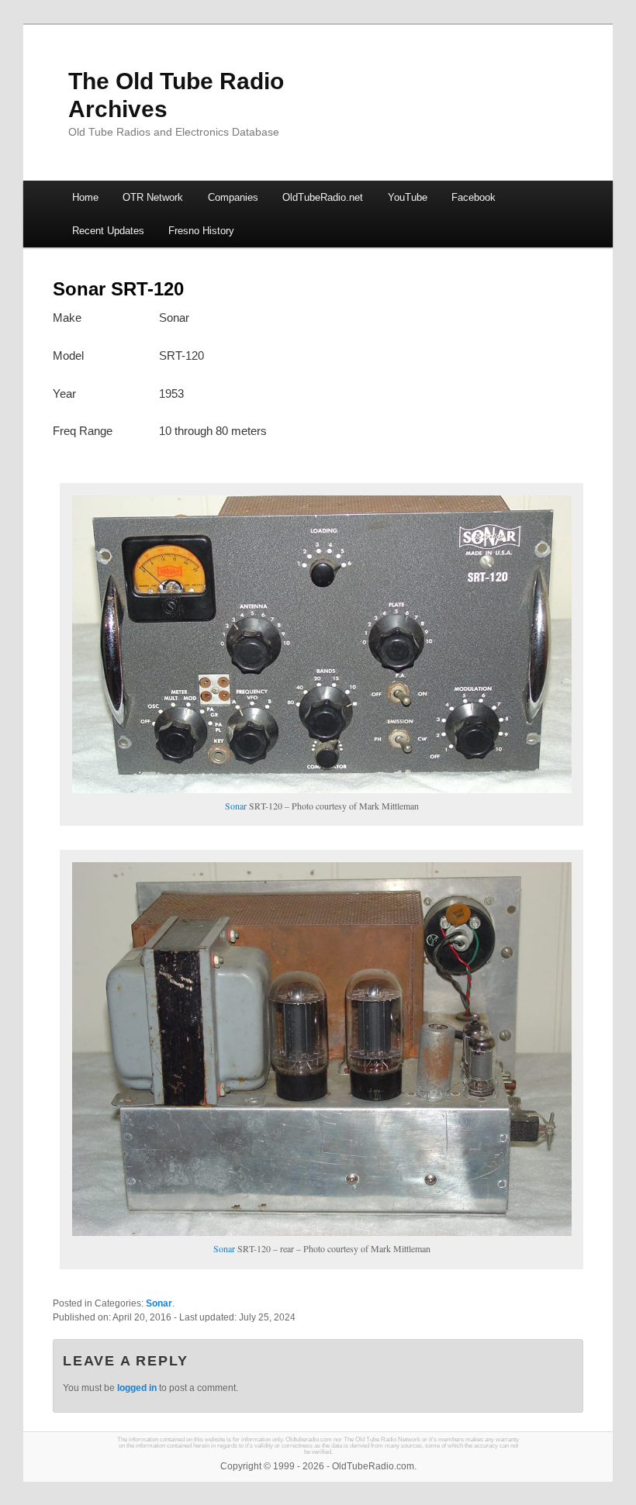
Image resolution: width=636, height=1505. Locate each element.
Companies (233, 197)
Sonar (236, 805)
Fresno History (201, 230)
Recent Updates (108, 230)
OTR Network (153, 197)
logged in (137, 1387)
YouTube (407, 197)
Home (85, 197)
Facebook (473, 197)
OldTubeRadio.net (322, 197)
